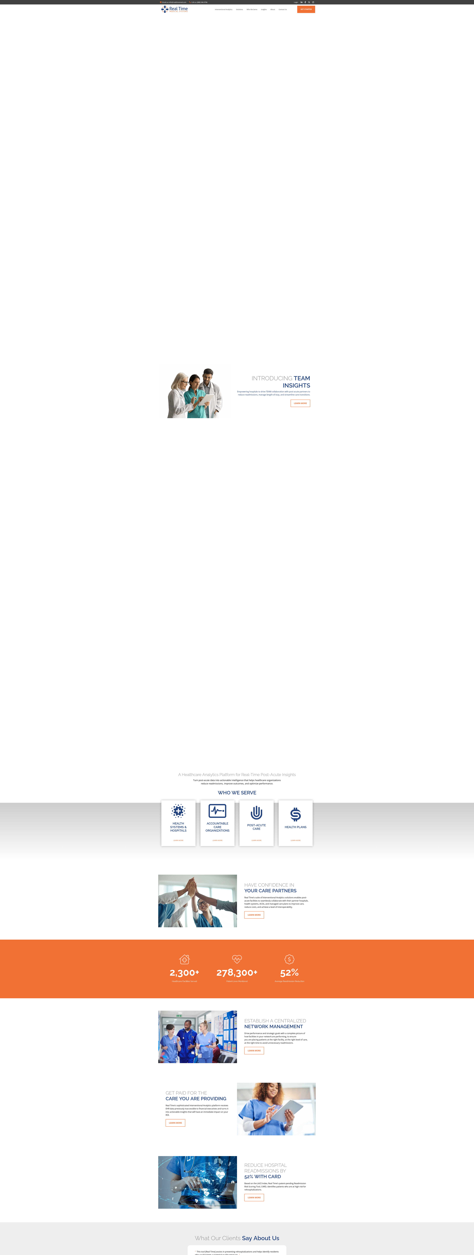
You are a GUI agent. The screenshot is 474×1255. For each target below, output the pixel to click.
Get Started (306, 9)
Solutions (239, 9)
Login (296, 2)
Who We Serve (252, 9)
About (272, 9)
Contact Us (283, 9)
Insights (264, 9)
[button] (167, 390)
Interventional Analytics (223, 9)
